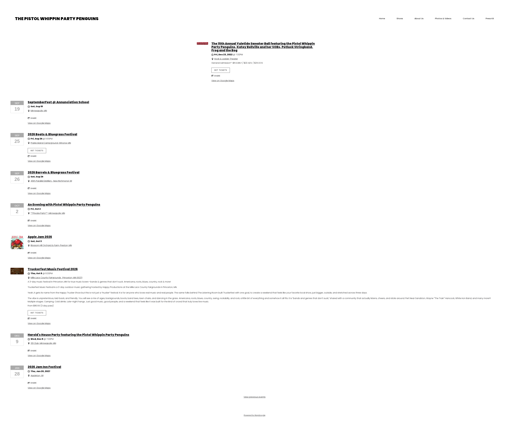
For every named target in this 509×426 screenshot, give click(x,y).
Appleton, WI (37, 375)
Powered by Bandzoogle (254, 415)
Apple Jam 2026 (40, 237)
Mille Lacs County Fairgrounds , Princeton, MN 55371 (56, 277)
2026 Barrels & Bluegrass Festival (53, 172)
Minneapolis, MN (39, 110)
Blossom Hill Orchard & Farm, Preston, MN (51, 245)
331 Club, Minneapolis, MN (43, 343)
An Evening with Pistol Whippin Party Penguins (64, 205)
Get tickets (220, 70)
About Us (419, 18)
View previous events (255, 396)
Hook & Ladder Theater (226, 58)
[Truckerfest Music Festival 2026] (17, 273)
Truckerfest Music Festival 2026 (53, 269)
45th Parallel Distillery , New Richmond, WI (51, 180)
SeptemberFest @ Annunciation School (58, 102)
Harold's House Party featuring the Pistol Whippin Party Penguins (78, 335)
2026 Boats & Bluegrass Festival (52, 134)
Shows (400, 18)
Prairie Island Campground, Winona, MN (51, 142)
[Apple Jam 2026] (17, 248)
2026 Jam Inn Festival (44, 367)
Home (382, 18)
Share (217, 75)
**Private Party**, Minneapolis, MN (48, 213)
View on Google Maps (222, 80)
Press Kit (490, 18)
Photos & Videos (443, 18)
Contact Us (468, 18)
